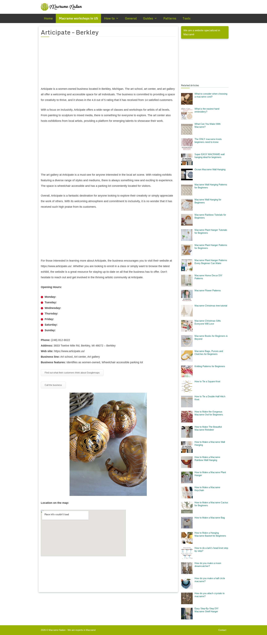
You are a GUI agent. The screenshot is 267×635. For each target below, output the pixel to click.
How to (109, 18)
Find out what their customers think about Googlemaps (72, 372)
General (131, 18)
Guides (148, 18)
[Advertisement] (108, 63)
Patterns (169, 18)
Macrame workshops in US (78, 18)
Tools (186, 18)
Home (48, 18)
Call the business (53, 385)
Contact (222, 630)
